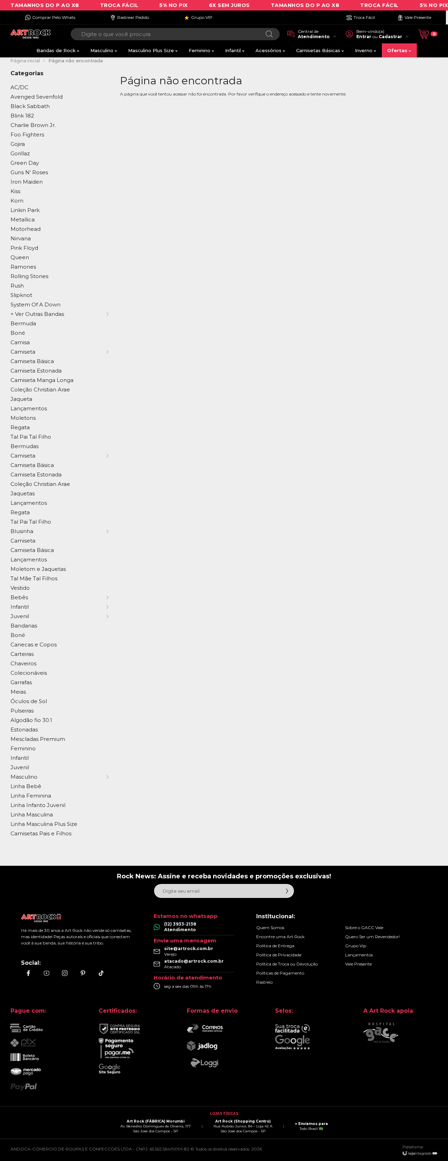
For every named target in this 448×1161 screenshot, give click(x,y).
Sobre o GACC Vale (364, 927)
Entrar (363, 36)
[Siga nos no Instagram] (64, 973)
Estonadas (24, 729)
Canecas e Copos (33, 644)
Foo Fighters (27, 134)
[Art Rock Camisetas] (30, 34)
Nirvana (20, 238)
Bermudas (24, 446)
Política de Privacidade (278, 954)
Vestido (20, 588)
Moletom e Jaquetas (38, 569)
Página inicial (25, 60)
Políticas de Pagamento (280, 973)
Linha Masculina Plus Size (43, 824)
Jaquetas (22, 493)
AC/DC (19, 87)
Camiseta (22, 541)
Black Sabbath (30, 106)
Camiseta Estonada (36, 371)
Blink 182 (22, 116)
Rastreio (264, 982)
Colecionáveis (28, 673)
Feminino (23, 748)
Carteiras (22, 654)
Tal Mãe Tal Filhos (33, 578)
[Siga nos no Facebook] (28, 973)
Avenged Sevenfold (36, 97)
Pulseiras (22, 711)
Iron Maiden (26, 182)
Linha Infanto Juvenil (37, 805)
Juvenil (19, 767)
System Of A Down (35, 304)
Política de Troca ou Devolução (287, 964)
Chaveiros (23, 663)
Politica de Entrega (275, 945)
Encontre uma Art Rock (280, 936)
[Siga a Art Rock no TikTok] (101, 973)
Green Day (24, 163)
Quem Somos (270, 927)
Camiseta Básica (32, 361)
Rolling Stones (29, 276)
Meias (18, 692)
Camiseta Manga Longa (42, 380)
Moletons (23, 418)
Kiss (15, 191)
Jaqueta (21, 399)
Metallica (22, 219)
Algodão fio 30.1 (31, 720)
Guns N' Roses (29, 172)
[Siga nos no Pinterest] (83, 973)
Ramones (23, 267)
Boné (17, 333)
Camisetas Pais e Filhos (40, 833)
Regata (20, 427)
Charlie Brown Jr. (33, 125)
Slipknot (21, 295)
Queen (19, 257)
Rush (17, 286)
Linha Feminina (30, 796)
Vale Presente (358, 964)
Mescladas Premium (37, 739)
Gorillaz (20, 153)
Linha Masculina (31, 814)
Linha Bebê (25, 786)
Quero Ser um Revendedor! (372, 936)
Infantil (19, 758)
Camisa (20, 342)
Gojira (17, 144)
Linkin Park (25, 210)
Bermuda (23, 323)
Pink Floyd (24, 248)
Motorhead (25, 229)
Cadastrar (390, 36)
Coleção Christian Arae (40, 389)
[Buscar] (269, 34)
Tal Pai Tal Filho (30, 437)
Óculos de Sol (28, 701)
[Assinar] (287, 891)
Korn (16, 201)
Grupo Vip (355, 945)
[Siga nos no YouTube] (46, 973)
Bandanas (23, 626)
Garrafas (21, 682)
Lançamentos (28, 408)
